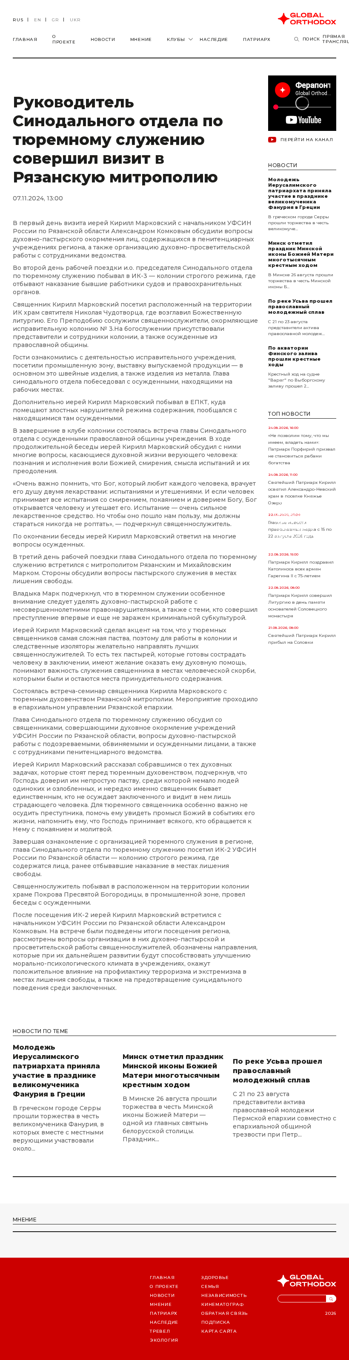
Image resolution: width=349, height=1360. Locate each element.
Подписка (215, 1322)
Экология (164, 1340)
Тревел (160, 1331)
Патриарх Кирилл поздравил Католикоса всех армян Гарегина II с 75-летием (301, 569)
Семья (210, 1286)
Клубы (176, 39)
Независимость (223, 1295)
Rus (18, 20)
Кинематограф (222, 1304)
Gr (55, 20)
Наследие (214, 39)
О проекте (64, 39)
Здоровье (215, 1277)
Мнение (141, 39)
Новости (103, 39)
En (37, 20)
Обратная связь (224, 1313)
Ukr (75, 20)
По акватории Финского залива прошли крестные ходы (294, 356)
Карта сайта (219, 1331)
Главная (25, 39)
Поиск (311, 39)
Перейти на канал (306, 139)
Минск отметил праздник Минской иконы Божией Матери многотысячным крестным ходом (301, 254)
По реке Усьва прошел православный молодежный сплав (300, 306)
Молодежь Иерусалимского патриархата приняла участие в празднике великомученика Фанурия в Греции (300, 193)
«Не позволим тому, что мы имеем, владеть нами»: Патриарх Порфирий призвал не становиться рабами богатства (301, 449)
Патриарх (257, 39)
